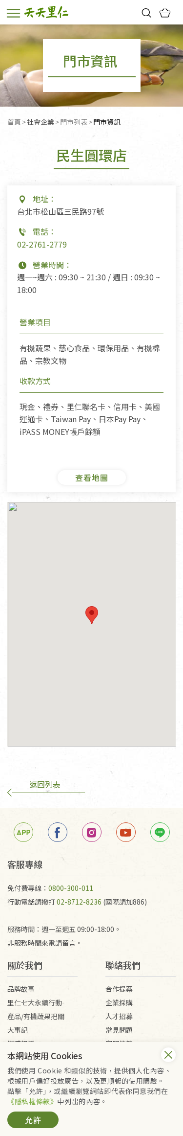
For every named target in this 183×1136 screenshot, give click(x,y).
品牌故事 (21, 989)
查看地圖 (91, 477)
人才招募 (119, 1016)
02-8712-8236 (79, 902)
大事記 (17, 1030)
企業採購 (119, 1002)
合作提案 (119, 989)
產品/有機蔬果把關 (35, 1016)
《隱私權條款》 (32, 1101)
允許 (33, 1120)
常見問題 (119, 1030)
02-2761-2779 (42, 244)
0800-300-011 (70, 888)
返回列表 (45, 784)
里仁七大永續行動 (34, 1002)
